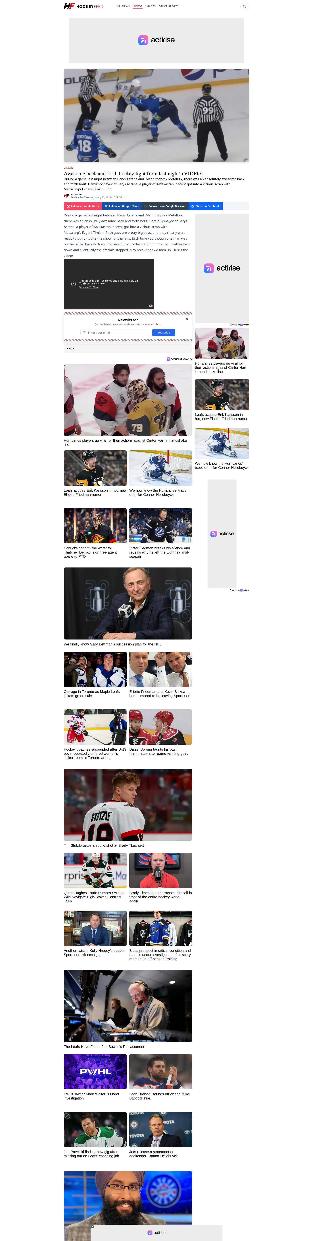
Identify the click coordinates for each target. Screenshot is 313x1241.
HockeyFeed (77, 194)
